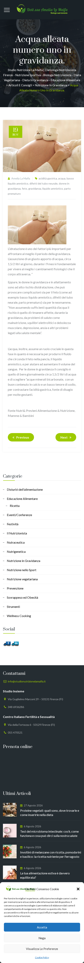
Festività (12, 524)
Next (64, 437)
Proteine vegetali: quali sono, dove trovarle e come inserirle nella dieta (49, 813)
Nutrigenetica (16, 551)
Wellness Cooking (19, 616)
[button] (78, 889)
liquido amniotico (52, 188)
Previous (22, 437)
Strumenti (13, 606)
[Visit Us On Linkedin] (15, 643)
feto (24, 188)
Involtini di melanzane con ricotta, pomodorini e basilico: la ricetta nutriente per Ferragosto (50, 854)
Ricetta (15, 505)
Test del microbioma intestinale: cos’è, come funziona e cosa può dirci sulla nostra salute (49, 833)
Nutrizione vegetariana (22, 579)
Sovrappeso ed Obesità (22, 597)
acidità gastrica (48, 178)
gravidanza (34, 188)
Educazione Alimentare (22, 498)
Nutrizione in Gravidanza (23, 561)
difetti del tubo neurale (43, 183)
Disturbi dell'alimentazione (25, 489)
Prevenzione (15, 588)
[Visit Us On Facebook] (7, 643)
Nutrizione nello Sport (21, 570)
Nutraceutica (16, 542)
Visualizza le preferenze (42, 949)
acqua (61, 178)
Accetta (42, 927)
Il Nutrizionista (17, 533)
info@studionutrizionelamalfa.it (27, 681)
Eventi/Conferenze (19, 515)
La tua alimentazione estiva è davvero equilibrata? (45, 875)
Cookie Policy (42, 957)
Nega (42, 938)
